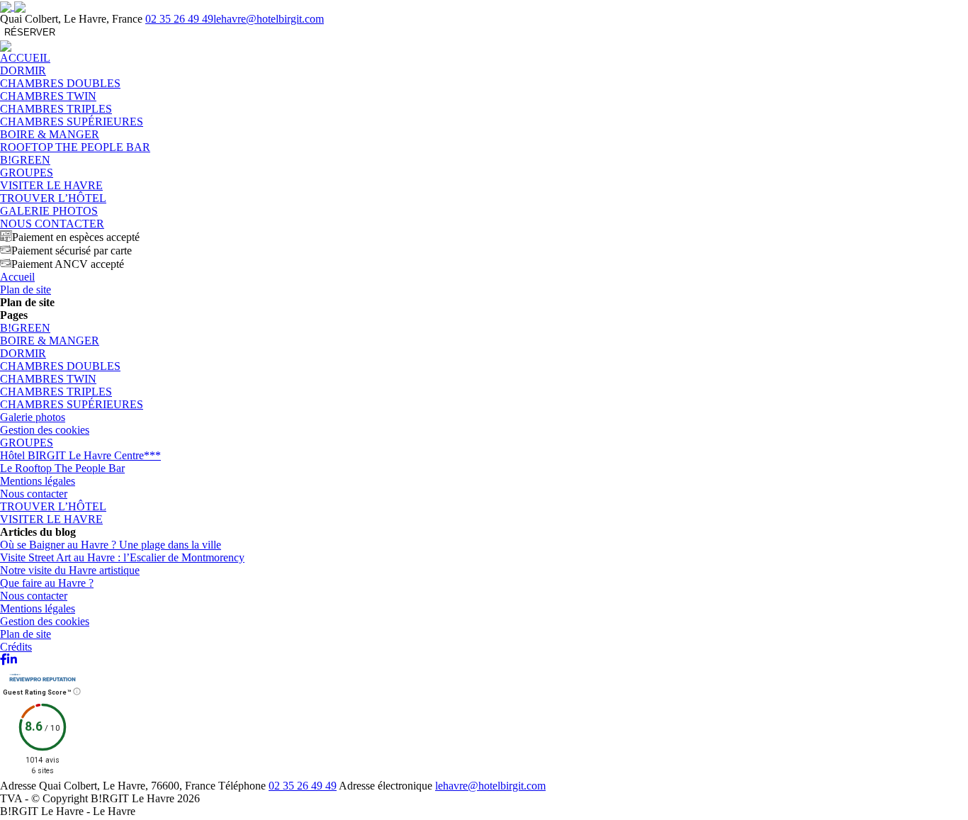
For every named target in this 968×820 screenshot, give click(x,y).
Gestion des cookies (44, 430)
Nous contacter (33, 494)
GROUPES (26, 173)
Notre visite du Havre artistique (70, 570)
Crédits (16, 647)
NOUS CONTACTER (52, 224)
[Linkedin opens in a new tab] (12, 659)
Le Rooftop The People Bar (62, 468)
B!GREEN (25, 160)
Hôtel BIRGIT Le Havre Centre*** (80, 455)
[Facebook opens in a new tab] (3, 659)
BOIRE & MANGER (49, 134)
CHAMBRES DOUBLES (60, 83)
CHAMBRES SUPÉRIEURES (71, 122)
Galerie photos (32, 417)
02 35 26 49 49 (179, 19)
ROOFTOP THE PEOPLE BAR (75, 147)
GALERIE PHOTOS (49, 211)
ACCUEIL (25, 58)
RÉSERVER (29, 32)
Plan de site (25, 634)
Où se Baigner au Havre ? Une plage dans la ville (110, 545)
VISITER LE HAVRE (51, 185)
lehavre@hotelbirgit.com (268, 19)
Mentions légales (37, 481)
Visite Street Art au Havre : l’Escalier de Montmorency (122, 557)
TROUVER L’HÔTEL (53, 198)
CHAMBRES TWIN (48, 96)
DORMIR (23, 70)
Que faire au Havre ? (47, 583)
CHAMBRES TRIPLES (56, 109)
